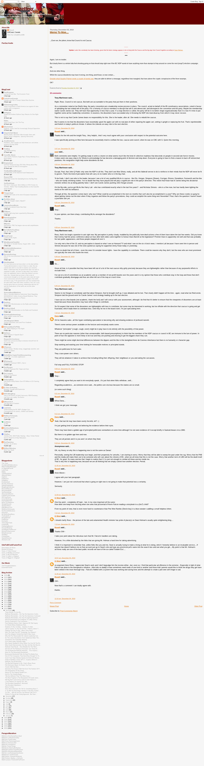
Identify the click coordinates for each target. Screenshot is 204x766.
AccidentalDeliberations (12, 248)
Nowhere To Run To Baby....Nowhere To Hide (19, 627)
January (8, 716)
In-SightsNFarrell (7, 468)
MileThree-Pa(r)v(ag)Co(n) (11, 741)
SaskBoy (5, 534)
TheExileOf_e (6, 516)
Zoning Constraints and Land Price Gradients (18, 322)
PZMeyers (5, 478)
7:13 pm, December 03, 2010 (64, 524)
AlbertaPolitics (6, 475)
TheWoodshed (7, 473)
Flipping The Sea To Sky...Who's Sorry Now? (19, 630)
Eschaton (5, 521)
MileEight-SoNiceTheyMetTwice (12, 749)
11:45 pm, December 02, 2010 (65, 465)
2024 (6, 579)
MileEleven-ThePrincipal (10, 754)
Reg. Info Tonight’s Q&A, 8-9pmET (14, 201)
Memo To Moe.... (59, 32)
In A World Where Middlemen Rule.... (16, 625)
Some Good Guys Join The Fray (14, 122)
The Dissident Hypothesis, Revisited (16, 683)
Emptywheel (8, 163)
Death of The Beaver (10, 375)
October (8, 698)
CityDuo (7, 434)
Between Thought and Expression (14, 389)
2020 (6, 588)
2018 (6, 592)
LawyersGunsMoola (11, 205)
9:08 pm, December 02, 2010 (64, 369)
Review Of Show (7, 549)
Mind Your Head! (9, 450)
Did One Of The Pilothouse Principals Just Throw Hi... (21, 649)
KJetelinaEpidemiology (12, 314)
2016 (6, 596)
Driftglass (7, 112)
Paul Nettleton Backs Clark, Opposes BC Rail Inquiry (21, 623)
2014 (6, 600)
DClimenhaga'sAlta (11, 105)
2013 (6, 602)
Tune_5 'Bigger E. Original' (11, 558)
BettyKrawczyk (6, 533)
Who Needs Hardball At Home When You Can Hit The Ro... (23, 643)
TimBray (7, 149)
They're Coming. (9, 430)
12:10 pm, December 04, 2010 (65, 598)
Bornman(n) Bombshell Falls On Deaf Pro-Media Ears (21, 654)
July (7, 704)
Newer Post (54, 606)
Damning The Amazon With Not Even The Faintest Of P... (23, 669)
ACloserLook (6, 540)
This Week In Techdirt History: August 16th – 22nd (19, 244)
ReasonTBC (8, 177)
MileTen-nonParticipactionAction (12, 753)
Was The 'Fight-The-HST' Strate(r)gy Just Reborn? (20, 632)
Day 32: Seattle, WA (10, 231)
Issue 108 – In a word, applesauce (14, 357)
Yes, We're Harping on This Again (14, 328)
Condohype (5, 536)
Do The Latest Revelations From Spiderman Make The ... (22, 638)
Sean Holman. (178, 50)
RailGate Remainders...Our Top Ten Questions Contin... (22, 614)
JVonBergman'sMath (11, 321)
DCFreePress (6, 497)
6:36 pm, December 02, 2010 (64, 256)
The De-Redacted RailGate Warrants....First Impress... (22, 650)
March (8, 712)
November (9, 696)
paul (56, 152)
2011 (6, 606)
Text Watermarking (10, 150)
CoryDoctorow (9, 141)
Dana (57, 316)
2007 (6, 722)
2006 (6, 724)
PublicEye (5, 519)
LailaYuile (7, 408)
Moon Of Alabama (8, 502)
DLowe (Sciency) (7, 483)
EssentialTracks (7, 567)
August (8, 702)
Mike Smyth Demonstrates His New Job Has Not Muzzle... (23, 645)
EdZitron (7, 333)
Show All (42, 455)
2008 (6, 720)
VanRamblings (9, 183)
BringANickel (6, 517)
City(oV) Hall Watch (11, 133)
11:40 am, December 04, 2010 (65, 574)
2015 (6, 598)
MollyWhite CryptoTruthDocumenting (17, 355)
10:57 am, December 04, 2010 (65, 558)
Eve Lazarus (8, 373)
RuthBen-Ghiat (9, 199)
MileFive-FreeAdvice (9, 744)
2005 (6, 726)
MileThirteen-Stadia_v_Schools (12, 758)
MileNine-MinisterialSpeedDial (12, 751)
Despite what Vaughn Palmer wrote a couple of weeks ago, (72, 79)
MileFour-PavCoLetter (9, 743)
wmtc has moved (9, 417)
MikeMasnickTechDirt (11, 242)
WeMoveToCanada (10, 416)
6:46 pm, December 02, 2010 (64, 286)
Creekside (5, 524)
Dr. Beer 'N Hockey (10, 387)
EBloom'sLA (8, 402)
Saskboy (7, 302)
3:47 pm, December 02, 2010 (64, 148)
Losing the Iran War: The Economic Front (16, 94)
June (7, 706)
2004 (6, 728)
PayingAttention (7, 500)
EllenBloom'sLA (7, 507)
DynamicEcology (10, 254)
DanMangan (8, 367)
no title (6, 424)
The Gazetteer (18, 8)
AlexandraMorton (7, 494)
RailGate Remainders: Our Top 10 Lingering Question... (22, 618)
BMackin (7, 224)
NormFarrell (8, 236)
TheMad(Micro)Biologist (12, 171)
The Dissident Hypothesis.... (14, 685)
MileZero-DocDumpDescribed (12, 736)
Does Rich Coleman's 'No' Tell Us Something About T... (22, 689)
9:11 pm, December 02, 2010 (64, 393)
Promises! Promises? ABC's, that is (15, 363)
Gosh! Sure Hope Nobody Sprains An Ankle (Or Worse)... (22, 658)
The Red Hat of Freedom (11, 403)
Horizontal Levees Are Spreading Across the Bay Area (20, 179)
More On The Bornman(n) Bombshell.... (17, 652)
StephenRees (6, 506)
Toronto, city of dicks (10, 444)
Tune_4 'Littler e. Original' (10, 556)
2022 (6, 583)
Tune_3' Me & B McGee (10, 554)
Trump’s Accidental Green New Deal (15, 207)
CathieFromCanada (11, 98)
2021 (6, 585)
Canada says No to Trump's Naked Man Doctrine (19, 100)
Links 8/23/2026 (9, 219)
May (7, 708)
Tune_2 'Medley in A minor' (11, 553)
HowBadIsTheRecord (9, 529)
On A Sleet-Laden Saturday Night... (16, 641)
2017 (6, 594)
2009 (6, 718)
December (9, 610)
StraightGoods (6, 504)
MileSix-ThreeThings (9, 746)
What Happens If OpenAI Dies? (13, 335)
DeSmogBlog (8, 379)
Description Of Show (8, 547)
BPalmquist (8, 361)
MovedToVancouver (8, 531)
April (7, 710)
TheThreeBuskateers (9, 566)
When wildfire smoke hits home (13, 316)
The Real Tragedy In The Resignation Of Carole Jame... (22, 678)
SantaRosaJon (7, 538)
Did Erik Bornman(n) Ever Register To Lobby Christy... (21, 619)
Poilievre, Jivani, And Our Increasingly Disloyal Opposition (22, 128)
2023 (6, 581)
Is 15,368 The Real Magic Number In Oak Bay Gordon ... (22, 690)
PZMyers (7, 211)
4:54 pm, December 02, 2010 (64, 164)
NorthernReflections (11, 428)
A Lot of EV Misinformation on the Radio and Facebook (21, 304)
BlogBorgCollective (8, 487)
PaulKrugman (9, 92)
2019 (6, 590)
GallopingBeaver (7, 526)
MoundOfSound (7, 489)
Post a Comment (55, 602)
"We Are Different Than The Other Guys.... (18, 676)
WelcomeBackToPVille (12, 327)
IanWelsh (7, 422)
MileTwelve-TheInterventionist (12, 756)
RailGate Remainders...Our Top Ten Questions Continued (22, 616)
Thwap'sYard (8, 193)
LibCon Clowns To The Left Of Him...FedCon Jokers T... (22, 628)
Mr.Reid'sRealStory (8, 514)
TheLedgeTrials (7, 523)
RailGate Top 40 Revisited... (13, 661)
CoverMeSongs (7, 499)
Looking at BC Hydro (10, 238)
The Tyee (5, 463)
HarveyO (5, 512)
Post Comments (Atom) (69, 611)
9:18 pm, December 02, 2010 (64, 443)
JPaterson (7, 347)
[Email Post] (80, 88)
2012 (6, 604)
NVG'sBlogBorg (9, 394)
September (9, 700)
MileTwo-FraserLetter (9, 739)
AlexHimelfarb (9, 262)
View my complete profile (16, 35)
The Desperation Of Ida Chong (14, 670)
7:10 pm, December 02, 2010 (64, 313)
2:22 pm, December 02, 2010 (64, 128)
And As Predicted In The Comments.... (17, 621)
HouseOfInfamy (7, 528)
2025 (6, 577)
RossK (57, 131)
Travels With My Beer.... (12, 667)
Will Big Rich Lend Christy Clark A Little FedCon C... (21, 680)
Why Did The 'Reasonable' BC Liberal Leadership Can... (22, 636)
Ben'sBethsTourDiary (11, 230)
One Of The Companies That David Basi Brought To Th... (22, 656)
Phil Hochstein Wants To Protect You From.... (19, 665)
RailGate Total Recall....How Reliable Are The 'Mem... (21, 647)
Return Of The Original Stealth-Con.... (16, 672)
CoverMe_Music (10, 155)
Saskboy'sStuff (9, 308)
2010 (6, 608)
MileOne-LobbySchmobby (10, 738)
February (8, 714)
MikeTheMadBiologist (9, 466)
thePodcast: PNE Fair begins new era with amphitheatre (21, 225)
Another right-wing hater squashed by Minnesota (19, 213)
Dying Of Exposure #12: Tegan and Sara (16, 369)
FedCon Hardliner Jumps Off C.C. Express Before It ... (22, 659)
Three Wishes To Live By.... (13, 612)
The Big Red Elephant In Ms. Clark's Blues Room (20, 663)
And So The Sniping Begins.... (14, 674)
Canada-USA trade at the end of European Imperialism (20, 195)
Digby (6, 120)
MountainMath (6, 490)
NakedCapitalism (10, 217)
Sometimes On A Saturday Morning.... (16, 639)
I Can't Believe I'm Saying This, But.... (17, 681)
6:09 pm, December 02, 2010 (64, 227)
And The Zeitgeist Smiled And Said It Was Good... (20, 634)
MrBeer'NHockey (10, 448)
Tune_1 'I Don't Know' (9, 551)
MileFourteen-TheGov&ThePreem (13, 760)
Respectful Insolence (11, 339)
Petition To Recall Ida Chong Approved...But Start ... (21, 694)
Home (126, 606)
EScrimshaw (8, 127)
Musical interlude (9, 250)
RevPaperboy (9, 442)
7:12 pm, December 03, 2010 (64, 513)
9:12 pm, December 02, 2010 (64, 414)
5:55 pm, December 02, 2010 (64, 202)
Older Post (198, 606)
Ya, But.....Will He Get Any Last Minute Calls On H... (21, 692)
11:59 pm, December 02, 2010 (65, 495)
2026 (6, 575)
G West (58, 498)
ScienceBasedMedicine (12, 292)
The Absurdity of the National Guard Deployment (19, 172)
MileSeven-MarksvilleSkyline (11, 748)
